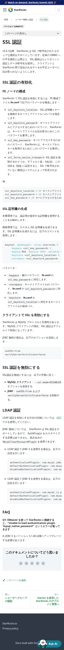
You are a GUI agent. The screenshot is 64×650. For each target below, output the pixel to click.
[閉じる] (61, 2)
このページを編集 (16, 580)
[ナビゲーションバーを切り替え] (4, 10)
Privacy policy (10, 628)
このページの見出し (16, 33)
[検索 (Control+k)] (59, 10)
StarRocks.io (9, 623)
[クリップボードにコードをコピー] (57, 190)
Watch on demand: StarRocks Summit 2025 (30, 2)
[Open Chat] (49, 643)
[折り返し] (52, 190)
